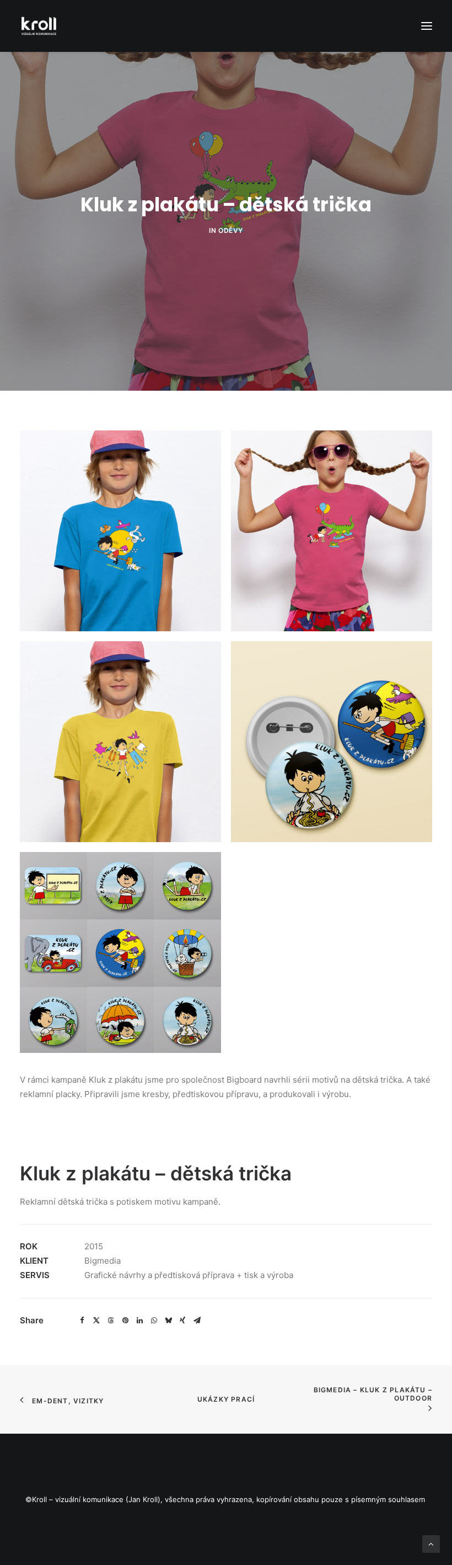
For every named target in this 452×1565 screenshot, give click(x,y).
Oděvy (230, 230)
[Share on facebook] (82, 1320)
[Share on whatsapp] (153, 1320)
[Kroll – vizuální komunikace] (39, 26)
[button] (426, 26)
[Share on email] (196, 1320)
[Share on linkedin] (139, 1320)
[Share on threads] (110, 1320)
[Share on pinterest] (125, 1320)
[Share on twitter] (96, 1320)
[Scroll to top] (431, 1543)
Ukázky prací (226, 1399)
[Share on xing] (182, 1320)
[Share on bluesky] (168, 1320)
